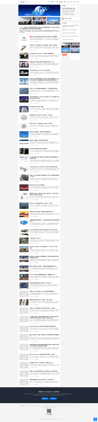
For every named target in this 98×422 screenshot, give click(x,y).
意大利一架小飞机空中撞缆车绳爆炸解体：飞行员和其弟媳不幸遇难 (43, 88)
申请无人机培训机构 (56, 405)
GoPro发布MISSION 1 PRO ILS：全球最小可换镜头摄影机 (42, 53)
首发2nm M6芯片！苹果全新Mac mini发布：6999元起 (41, 123)
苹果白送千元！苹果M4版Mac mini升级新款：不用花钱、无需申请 (43, 45)
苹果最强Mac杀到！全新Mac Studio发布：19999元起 (41, 115)
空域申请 (51, 405)
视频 (74, 1)
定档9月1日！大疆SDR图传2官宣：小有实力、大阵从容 (41, 203)
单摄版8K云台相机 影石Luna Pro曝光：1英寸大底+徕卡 (41, 299)
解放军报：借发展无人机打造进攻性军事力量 (39, 140)
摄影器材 (61, 1)
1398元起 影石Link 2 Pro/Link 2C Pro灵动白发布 (40, 70)
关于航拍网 (53, 398)
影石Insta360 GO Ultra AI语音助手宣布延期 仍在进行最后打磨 (42, 326)
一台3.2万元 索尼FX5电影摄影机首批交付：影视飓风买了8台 (42, 274)
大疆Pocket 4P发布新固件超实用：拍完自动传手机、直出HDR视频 (43, 371)
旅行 (71, 1)
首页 (48, 1)
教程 (65, 1)
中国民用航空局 (27, 405)
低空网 (31, 405)
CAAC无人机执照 (62, 405)
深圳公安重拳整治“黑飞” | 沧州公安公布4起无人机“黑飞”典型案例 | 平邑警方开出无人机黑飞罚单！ (78, 11)
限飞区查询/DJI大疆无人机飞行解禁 (47, 407)
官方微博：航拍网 (68, 18)
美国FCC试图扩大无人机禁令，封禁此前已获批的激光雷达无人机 (43, 266)
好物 (36, 75)
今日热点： (21, 27)
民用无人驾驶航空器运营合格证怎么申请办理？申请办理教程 (44, 36)
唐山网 (76, 405)
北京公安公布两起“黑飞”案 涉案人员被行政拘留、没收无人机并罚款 (43, 229)
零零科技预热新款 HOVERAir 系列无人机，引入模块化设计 (42, 379)
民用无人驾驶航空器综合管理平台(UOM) (37, 405)
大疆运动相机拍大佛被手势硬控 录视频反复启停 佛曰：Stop (42, 61)
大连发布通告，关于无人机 (35, 238)
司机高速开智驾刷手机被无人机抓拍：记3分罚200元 (40, 283)
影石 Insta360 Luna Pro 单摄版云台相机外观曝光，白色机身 (42, 354)
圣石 (71, 405)
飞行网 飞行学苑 (67, 405)
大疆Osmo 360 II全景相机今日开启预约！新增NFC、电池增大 (42, 308)
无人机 (56, 1)
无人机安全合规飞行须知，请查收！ (37, 106)
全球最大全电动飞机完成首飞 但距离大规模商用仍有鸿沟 (41, 211)
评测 (77, 1)
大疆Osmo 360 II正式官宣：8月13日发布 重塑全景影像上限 (42, 291)
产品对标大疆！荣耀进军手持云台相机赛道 (38, 148)
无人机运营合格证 (46, 405)
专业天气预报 (54, 407)
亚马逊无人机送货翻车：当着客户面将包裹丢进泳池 (40, 131)
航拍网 (21, 2)
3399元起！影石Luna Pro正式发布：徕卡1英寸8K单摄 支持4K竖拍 (43, 166)
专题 (68, 1)
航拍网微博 (45, 398)
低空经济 (52, 1)
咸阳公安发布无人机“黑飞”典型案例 (37, 185)
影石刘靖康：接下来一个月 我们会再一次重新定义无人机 (41, 362)
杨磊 (73, 405)
